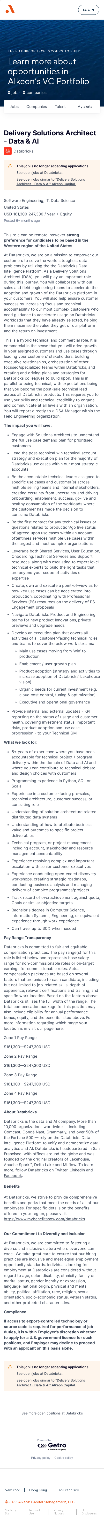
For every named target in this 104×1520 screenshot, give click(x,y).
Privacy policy (41, 1457)
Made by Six (10, 1512)
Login (88, 10)
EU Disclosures (89, 1512)
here (59, 1028)
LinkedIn (77, 1170)
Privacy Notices (59, 1512)
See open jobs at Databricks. (39, 172)
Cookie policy (63, 1457)
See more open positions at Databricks (52, 1413)
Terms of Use (34, 1512)
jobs (14, 106)
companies (36, 106)
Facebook (13, 1175)
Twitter (61, 1170)
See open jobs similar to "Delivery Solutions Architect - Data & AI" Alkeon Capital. (50, 181)
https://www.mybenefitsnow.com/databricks (44, 1218)
